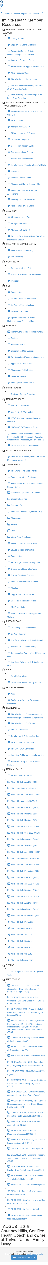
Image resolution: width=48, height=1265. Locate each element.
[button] (1, 2)
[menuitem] (1, 6)
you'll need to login (35, 1254)
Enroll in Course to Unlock (24, 1257)
